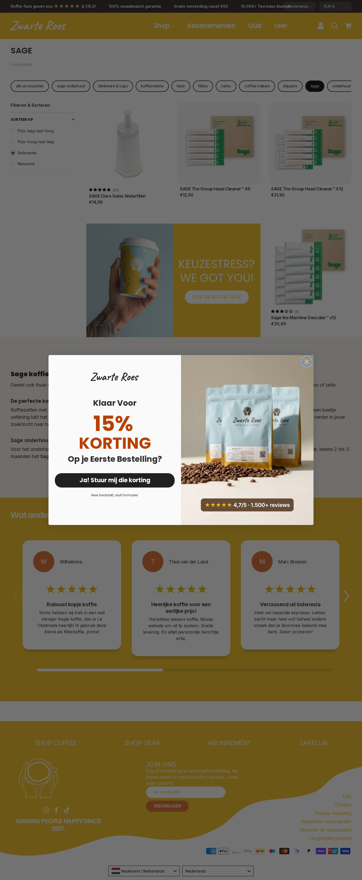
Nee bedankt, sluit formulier (114, 495)
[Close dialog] (306, 361)
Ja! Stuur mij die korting (115, 480)
